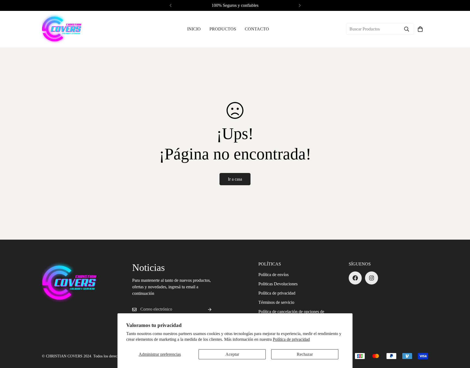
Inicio (194, 29)
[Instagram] (371, 277)
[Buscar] (407, 29)
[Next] (299, 5)
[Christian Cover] (61, 29)
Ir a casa (235, 179)
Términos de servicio (276, 302)
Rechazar (305, 354)
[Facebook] (355, 277)
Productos (222, 29)
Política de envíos (273, 274)
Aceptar (232, 354)
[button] (420, 29)
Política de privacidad (291, 339)
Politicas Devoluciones (278, 284)
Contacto (257, 29)
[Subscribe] (205, 309)
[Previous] (170, 5)
